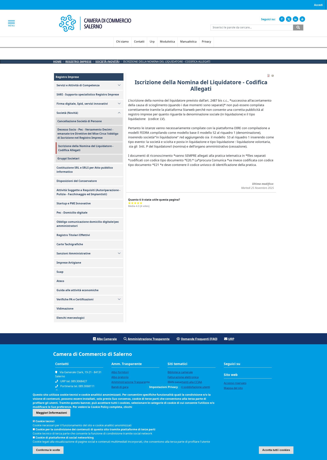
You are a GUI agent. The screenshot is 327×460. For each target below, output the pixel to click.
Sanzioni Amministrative (73, 253)
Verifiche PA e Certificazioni (75, 299)
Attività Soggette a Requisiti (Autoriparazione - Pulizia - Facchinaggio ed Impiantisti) (88, 192)
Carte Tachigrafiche (70, 244)
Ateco (60, 281)
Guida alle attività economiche (77, 290)
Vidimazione (65, 308)
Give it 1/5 (129, 203)
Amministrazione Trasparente (149, 338)
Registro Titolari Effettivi (73, 235)
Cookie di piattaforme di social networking (65, 437)
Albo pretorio (120, 377)
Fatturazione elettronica (183, 377)
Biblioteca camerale (180, 372)
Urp (152, 41)
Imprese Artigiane (69, 262)
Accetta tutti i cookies (276, 450)
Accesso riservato (235, 383)
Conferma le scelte (48, 450)
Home (57, 61)
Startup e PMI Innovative (74, 203)
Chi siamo (122, 41)
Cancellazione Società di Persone (79, 121)
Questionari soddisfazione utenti (189, 387)
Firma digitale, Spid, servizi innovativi (82, 104)
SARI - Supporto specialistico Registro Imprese (88, 94)
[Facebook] (282, 19)
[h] (298, 27)
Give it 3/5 (135, 203)
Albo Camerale (107, 338)
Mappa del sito (233, 388)
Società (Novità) (107, 61)
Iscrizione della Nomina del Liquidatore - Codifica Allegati (85, 148)
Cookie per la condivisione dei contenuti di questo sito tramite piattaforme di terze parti (95, 429)
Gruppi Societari (68, 158)
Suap (60, 272)
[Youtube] (302, 19)
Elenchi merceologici (70, 318)
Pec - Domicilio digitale (72, 212)
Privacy (206, 41)
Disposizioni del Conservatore (77, 181)
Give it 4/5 (138, 203)
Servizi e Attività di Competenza (78, 85)
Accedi (318, 5)
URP (231, 338)
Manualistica (188, 41)
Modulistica (167, 41)
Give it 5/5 (141, 203)
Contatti (139, 41)
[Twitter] (288, 19)
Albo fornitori (120, 372)
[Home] (95, 17)
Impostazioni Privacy (163, 387)
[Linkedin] (295, 19)
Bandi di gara (119, 387)
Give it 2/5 (132, 203)
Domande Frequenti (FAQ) (199, 338)
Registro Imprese (78, 61)
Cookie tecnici (45, 421)
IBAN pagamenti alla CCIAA (185, 382)
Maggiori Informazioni (51, 413)
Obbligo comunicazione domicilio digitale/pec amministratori (88, 224)
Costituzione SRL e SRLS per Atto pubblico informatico (85, 170)
